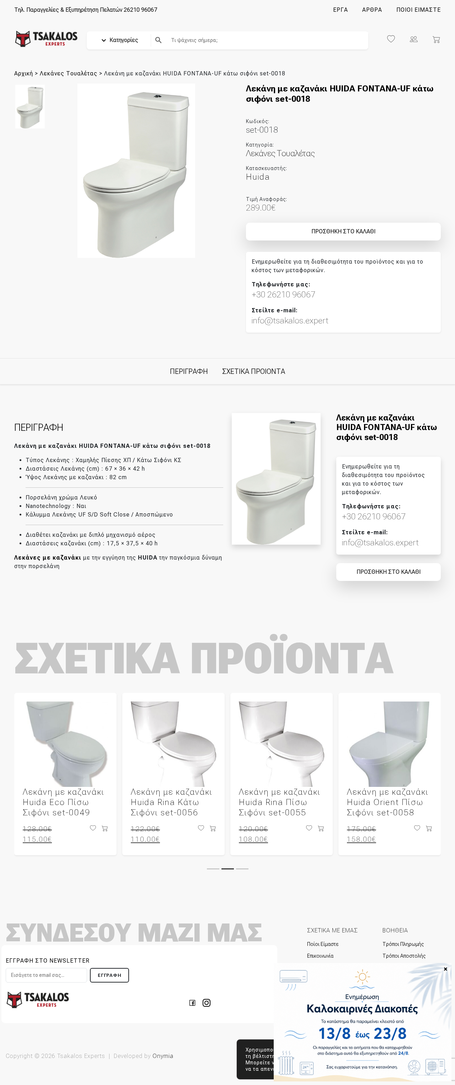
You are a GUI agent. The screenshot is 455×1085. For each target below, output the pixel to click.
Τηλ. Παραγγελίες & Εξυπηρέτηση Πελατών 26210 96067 (85, 9)
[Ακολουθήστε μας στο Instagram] (206, 1002)
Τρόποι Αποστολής (403, 956)
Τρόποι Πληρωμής (403, 944)
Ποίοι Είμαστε (322, 944)
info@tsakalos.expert (290, 321)
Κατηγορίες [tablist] (123, 40)
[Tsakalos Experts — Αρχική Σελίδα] (38, 999)
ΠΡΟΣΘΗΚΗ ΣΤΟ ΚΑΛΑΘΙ (343, 231)
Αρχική (23, 73)
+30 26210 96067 (283, 295)
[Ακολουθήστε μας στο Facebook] (194, 1002)
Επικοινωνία (320, 956)
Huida (258, 177)
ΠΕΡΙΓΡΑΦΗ (189, 371)
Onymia (162, 1056)
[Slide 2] (227, 869)
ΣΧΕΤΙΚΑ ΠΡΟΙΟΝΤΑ (253, 371)
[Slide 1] (213, 869)
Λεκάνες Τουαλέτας (68, 73)
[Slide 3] (242, 869)
